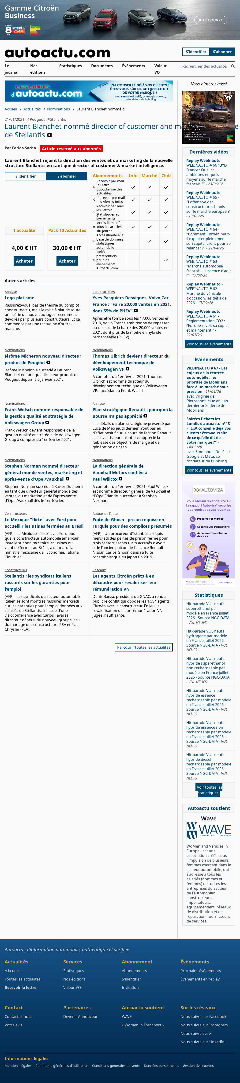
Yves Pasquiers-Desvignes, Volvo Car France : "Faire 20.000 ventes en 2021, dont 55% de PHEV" (132, 304)
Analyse (11, 291)
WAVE (127, 1016)
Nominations (58, 109)
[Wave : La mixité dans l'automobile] (209, 830)
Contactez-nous (19, 1016)
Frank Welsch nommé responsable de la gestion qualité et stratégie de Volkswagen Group (44, 416)
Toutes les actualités (23, 979)
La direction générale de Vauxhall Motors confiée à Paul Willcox (120, 472)
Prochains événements (200, 970)
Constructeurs (104, 291)
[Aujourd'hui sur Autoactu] (89, 53)
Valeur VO (160, 69)
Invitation (130, 987)
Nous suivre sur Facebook (203, 1016)
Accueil (11, 109)
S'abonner (222, 51)
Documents (102, 65)
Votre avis (13, 1025)
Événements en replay (200, 979)
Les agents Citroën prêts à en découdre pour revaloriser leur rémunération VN (125, 582)
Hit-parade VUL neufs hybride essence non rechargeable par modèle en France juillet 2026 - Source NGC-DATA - (208, 734)
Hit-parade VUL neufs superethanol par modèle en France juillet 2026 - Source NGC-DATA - (207, 613)
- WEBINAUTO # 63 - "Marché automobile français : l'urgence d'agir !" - (208, 266)
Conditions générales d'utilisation (61, 1065)
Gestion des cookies (198, 1065)
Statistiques (70, 65)
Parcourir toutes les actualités (143, 647)
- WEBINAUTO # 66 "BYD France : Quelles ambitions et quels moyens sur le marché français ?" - (206, 172)
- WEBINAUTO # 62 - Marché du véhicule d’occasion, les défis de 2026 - (206, 293)
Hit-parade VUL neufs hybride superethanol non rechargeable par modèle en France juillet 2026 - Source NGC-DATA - (207, 670)
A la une (12, 970)
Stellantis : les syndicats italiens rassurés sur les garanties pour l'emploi (38, 582)
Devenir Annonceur (80, 1016)
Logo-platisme (19, 297)
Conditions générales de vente (116, 1065)
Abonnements (134, 970)
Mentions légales (18, 1065)
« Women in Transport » (143, 1025)
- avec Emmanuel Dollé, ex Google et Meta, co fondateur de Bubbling (209, 440)
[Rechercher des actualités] (233, 66)
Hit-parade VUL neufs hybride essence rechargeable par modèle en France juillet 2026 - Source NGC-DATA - (208, 702)
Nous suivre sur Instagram (204, 1025)
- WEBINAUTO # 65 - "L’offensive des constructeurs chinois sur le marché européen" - (208, 204)
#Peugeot (36, 119)
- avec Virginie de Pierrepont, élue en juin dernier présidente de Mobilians (208, 389)
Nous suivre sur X (195, 1033)
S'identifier (196, 51)
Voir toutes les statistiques (209, 790)
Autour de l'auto (105, 513)
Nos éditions (37, 69)
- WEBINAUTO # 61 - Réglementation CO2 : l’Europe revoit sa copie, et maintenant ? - (207, 323)
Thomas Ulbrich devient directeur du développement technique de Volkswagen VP (131, 362)
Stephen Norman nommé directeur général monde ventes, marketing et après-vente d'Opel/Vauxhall (43, 472)
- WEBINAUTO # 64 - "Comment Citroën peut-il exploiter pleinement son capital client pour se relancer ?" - (208, 236)
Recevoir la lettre (20, 987)
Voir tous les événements (209, 344)
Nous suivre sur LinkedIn (202, 1041)
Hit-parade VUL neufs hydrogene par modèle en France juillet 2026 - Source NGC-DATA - (207, 640)
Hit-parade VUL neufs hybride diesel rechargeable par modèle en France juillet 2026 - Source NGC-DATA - (208, 766)
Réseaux (99, 570)
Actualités (32, 109)
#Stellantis (57, 119)
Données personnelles (161, 1065)
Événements (133, 65)
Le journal (12, 69)
